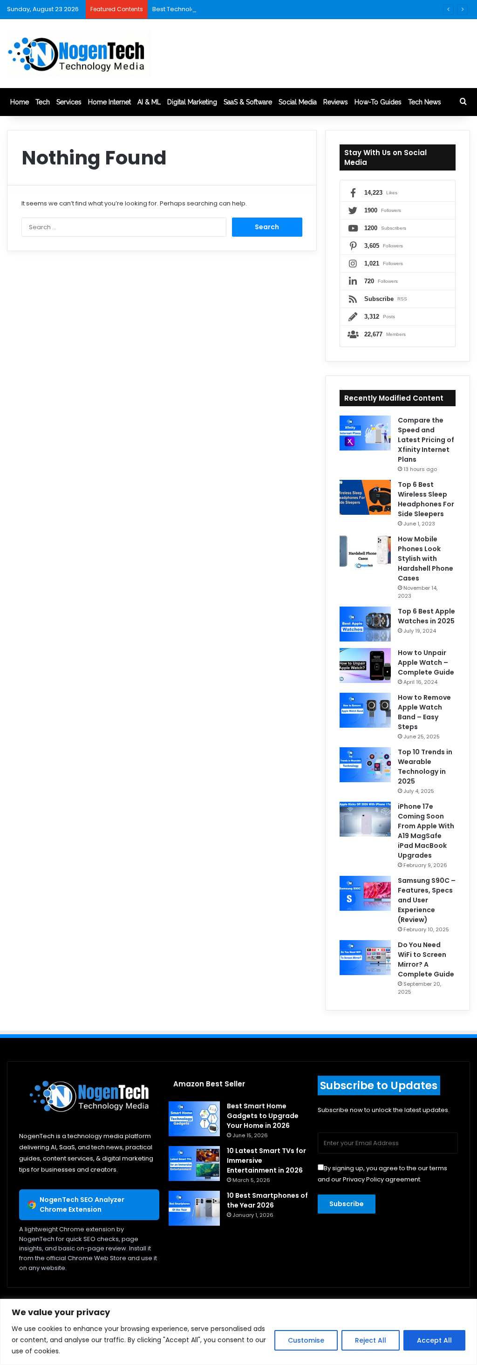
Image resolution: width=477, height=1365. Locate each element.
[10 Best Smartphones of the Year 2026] (194, 1208)
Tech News (424, 102)
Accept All (434, 1340)
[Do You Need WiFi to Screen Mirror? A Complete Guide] (365, 957)
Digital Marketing (192, 102)
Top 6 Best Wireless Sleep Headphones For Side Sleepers (426, 499)
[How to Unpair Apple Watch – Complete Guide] (365, 665)
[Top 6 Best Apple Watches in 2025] (365, 624)
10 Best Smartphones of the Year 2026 (267, 1200)
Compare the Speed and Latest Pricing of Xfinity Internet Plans (426, 440)
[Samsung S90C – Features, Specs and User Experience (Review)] (365, 893)
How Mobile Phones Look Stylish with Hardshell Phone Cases (425, 558)
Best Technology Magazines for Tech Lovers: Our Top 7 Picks (242, 9)
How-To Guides (378, 102)
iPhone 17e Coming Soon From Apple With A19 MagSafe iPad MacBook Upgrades (426, 831)
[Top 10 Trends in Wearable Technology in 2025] (365, 764)
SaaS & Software (248, 102)
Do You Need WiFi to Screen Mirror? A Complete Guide (426, 959)
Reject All (370, 1340)
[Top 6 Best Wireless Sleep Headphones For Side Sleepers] (365, 497)
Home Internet (109, 102)
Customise (306, 1340)
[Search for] (463, 102)
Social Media (298, 102)
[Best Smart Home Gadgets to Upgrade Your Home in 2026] (194, 1118)
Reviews (335, 102)
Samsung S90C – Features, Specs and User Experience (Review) (427, 900)
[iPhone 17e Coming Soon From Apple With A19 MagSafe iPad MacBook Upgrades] (365, 819)
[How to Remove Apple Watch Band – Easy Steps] (365, 710)
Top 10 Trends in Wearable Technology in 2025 (425, 766)
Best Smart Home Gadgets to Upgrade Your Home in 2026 (263, 1115)
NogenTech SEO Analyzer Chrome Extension (82, 1204)
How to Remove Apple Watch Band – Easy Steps (424, 712)
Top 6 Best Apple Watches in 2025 (426, 616)
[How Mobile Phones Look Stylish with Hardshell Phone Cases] (365, 551)
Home (19, 102)
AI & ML (149, 102)
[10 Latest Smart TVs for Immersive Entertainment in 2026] (194, 1163)
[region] (238, 1332)
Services (69, 102)
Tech (42, 102)
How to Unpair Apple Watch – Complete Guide (426, 662)
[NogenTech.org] (79, 53)
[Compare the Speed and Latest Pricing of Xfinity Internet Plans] (365, 433)
